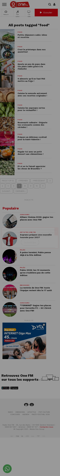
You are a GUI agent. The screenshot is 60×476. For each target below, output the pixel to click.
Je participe (30, 242)
